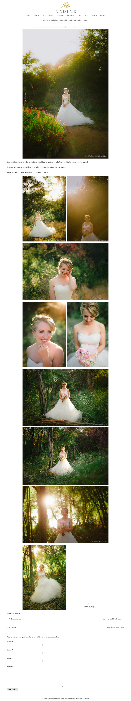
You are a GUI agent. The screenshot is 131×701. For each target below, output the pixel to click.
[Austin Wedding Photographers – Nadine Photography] (65, 14)
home (28, 15)
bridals (17, 614)
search (102, 15)
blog (44, 15)
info (80, 15)
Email (9, 650)
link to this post (111, 627)
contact (94, 15)
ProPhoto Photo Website (83, 698)
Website (10, 658)
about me (60, 15)
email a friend (120, 627)
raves (86, 15)
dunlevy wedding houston (113, 619)
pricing (51, 15)
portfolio (36, 15)
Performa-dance (14, 619)
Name (9, 642)
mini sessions (71, 15)
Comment (11, 666)
